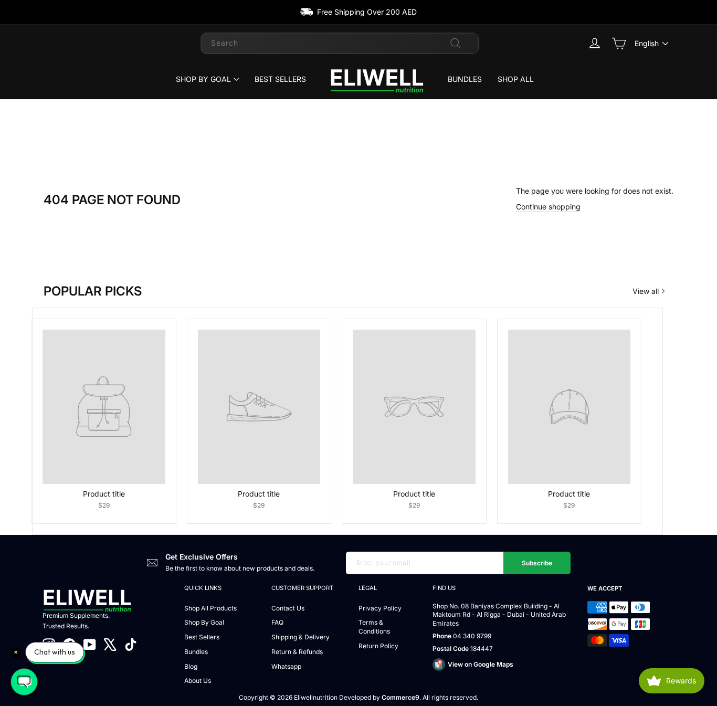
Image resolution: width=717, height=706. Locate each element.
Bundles (465, 79)
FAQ (277, 622)
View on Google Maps (480, 664)
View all (645, 291)
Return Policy (378, 646)
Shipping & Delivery (300, 637)
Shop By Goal (203, 79)
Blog (190, 666)
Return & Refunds (297, 652)
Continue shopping (548, 206)
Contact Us (287, 608)
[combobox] (339, 43)
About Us (197, 680)
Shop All (516, 79)
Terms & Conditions (374, 626)
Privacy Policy (380, 608)
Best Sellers (280, 79)
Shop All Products (210, 608)
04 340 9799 (472, 636)
